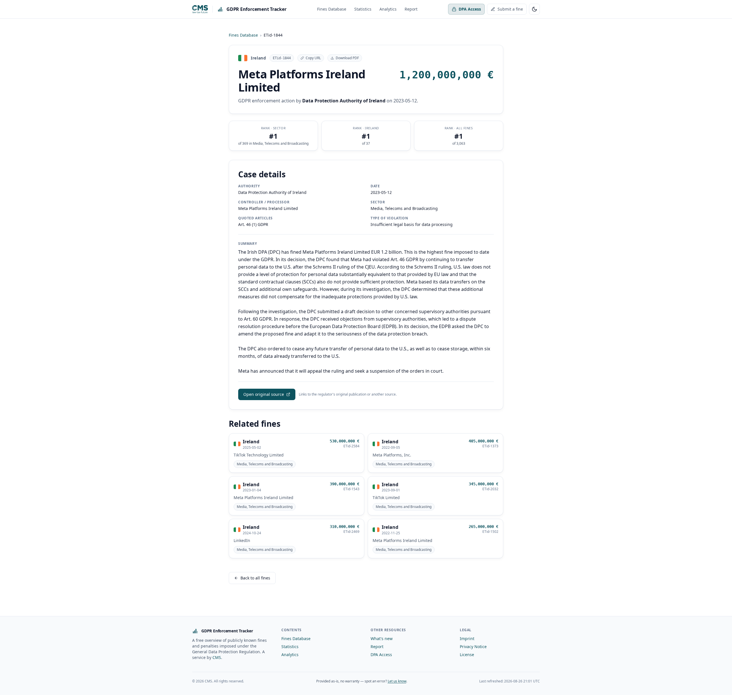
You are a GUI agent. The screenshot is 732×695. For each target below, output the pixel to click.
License (467, 654)
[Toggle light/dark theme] (534, 9)
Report (411, 9)
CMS (216, 657)
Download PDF (347, 57)
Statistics (362, 9)
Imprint (467, 638)
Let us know (397, 681)
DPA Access (470, 9)
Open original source (263, 394)
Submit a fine (510, 9)
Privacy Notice (473, 646)
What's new (382, 638)
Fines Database (331, 9)
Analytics (388, 9)
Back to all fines (255, 578)
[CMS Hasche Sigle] (200, 9)
